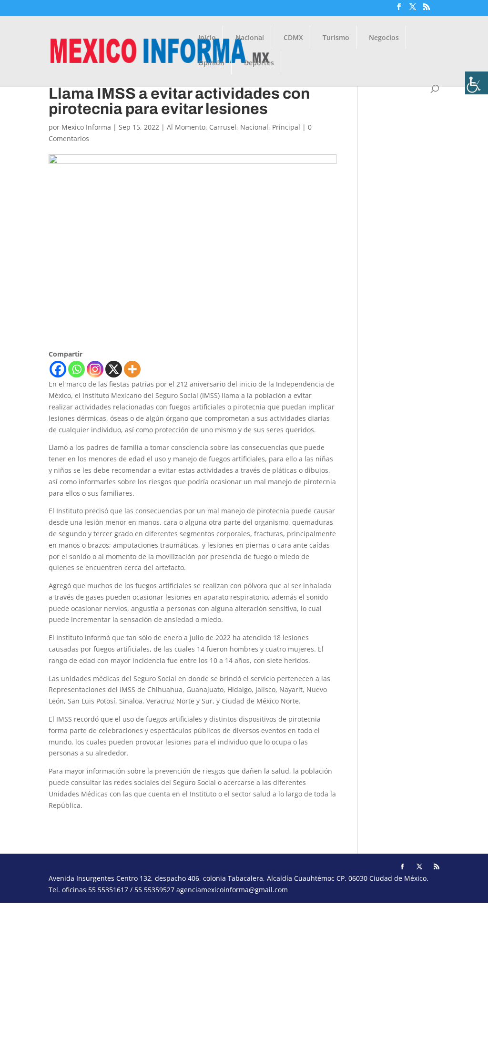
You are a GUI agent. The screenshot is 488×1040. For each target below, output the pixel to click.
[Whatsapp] (76, 369)
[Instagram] (95, 369)
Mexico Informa (86, 127)
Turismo (336, 38)
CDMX (293, 38)
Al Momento (186, 127)
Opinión (211, 63)
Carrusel (222, 127)
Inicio (207, 38)
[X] (113, 369)
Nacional (249, 38)
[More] (132, 369)
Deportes (259, 63)
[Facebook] (58, 369)
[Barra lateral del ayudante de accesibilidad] (476, 82)
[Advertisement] (244, 969)
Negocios (384, 38)
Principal (286, 127)
